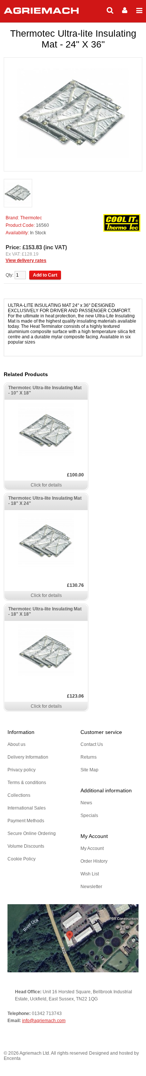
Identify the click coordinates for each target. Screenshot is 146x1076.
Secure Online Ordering (31, 833)
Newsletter (91, 886)
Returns (88, 757)
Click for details (46, 485)
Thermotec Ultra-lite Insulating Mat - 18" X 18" (45, 611)
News (86, 802)
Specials (89, 815)
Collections (18, 795)
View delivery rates (26, 260)
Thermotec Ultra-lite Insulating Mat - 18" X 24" (45, 501)
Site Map (89, 769)
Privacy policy (21, 769)
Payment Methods (25, 820)
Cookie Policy (21, 859)
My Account (92, 848)
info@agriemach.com (44, 1020)
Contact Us (91, 744)
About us (16, 744)
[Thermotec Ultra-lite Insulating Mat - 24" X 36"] (18, 193)
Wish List (89, 874)
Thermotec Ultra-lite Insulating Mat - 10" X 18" (45, 390)
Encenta (12, 1058)
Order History (93, 861)
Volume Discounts (25, 846)
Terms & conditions (26, 782)
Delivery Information (27, 757)
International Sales (26, 808)
